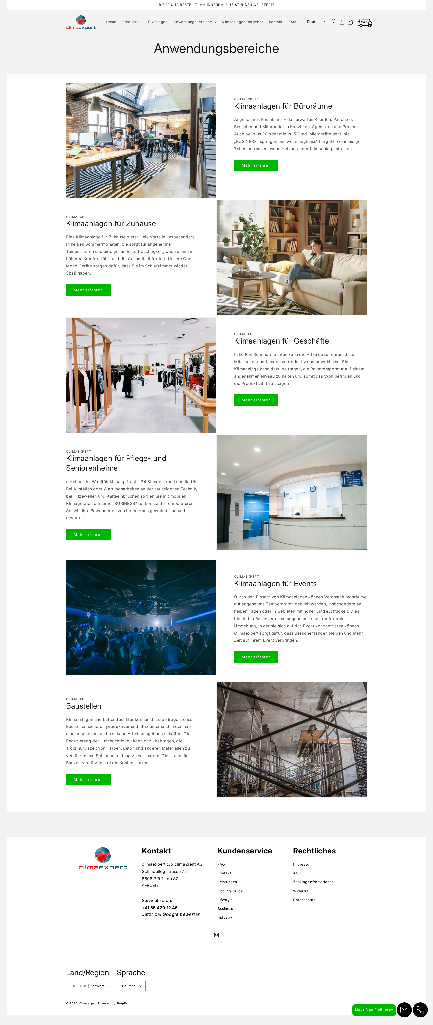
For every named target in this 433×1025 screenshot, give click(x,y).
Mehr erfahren (256, 165)
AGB (297, 873)
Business (225, 908)
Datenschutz (304, 900)
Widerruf (301, 891)
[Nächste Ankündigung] (365, 5)
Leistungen (227, 882)
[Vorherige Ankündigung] (67, 5)
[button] (132, 22)
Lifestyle (225, 900)
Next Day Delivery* (374, 1009)
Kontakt (224, 873)
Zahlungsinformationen (313, 882)
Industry (225, 917)
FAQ (221, 864)
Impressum (302, 864)
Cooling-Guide (230, 891)
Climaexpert (88, 1003)
